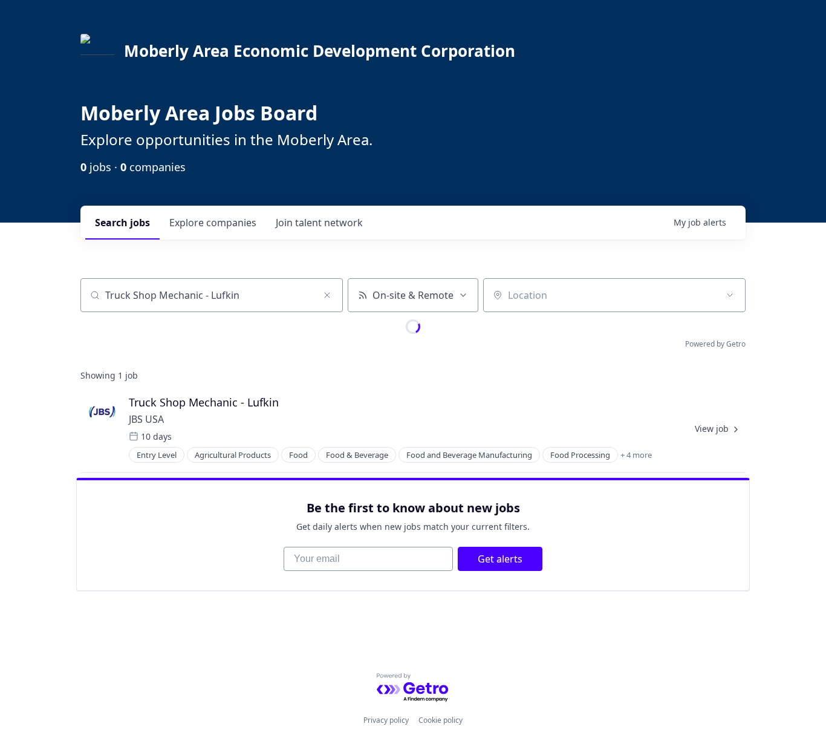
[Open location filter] (730, 295)
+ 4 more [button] (636, 454)
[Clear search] (327, 295)
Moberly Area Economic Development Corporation (319, 51)
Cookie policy (440, 720)
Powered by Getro (715, 344)
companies (212, 222)
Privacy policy (386, 720)
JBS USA (146, 419)
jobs (122, 222)
